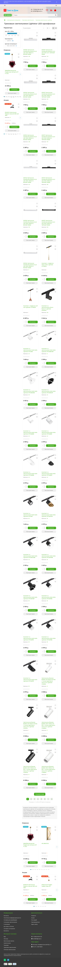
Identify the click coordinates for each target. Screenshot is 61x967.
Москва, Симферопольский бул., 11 (42, 944)
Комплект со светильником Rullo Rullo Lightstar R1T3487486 (49, 556)
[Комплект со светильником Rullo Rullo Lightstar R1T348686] (30, 462)
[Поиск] (55, 15)
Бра (5, 936)
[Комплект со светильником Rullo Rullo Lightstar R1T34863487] (49, 338)
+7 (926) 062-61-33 (38, 9)
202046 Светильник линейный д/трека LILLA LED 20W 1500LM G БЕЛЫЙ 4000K (30, 95)
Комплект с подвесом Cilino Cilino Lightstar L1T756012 (48, 265)
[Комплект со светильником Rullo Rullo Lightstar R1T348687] (49, 462)
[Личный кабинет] (56, 5)
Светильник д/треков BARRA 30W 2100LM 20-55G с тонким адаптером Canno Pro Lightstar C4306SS (48, 769)
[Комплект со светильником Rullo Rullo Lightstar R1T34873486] (30, 544)
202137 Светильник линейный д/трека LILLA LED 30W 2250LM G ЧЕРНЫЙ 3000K (48, 137)
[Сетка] (53, 28)
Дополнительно (36, 913)
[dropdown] (5, 5)
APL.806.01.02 (45, 843)
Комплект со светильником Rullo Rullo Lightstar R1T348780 (49, 597)
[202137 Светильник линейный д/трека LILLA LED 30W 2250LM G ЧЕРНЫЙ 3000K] (49, 125)
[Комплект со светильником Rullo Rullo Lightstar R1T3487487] (30, 585)
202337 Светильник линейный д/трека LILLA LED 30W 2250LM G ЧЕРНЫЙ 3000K (48, 223)
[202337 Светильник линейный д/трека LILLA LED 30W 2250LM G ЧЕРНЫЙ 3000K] (49, 210)
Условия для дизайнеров (10, 920)
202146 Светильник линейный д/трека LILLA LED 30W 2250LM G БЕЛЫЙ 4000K (30, 180)
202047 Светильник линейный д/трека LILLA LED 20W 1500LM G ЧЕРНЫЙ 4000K (48, 95)
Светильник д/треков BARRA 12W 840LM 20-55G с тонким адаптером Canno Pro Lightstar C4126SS (49, 681)
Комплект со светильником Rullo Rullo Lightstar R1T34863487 (49, 350)
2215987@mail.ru (37, 11)
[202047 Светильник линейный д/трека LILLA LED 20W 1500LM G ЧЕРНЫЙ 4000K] (49, 82)
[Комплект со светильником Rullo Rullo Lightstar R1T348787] (30, 668)
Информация (8, 913)
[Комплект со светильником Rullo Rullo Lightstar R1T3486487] (49, 379)
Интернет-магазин (10, 934)
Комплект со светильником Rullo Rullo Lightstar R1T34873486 (30, 556)
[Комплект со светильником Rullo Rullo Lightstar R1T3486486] (30, 379)
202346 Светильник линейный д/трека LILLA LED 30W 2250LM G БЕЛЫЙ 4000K (30, 265)
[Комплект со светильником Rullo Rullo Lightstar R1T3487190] (49, 503)
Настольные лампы (9, 941)
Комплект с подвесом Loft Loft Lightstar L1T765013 (30, 306)
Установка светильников (10, 922)
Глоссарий (34, 920)
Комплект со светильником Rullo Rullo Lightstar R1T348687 (49, 473)
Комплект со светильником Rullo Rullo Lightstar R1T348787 (30, 679)
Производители (35, 922)
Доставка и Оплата (9, 926)
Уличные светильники (9, 949)
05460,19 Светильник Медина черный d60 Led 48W (12, 114)
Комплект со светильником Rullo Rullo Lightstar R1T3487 (30, 515)
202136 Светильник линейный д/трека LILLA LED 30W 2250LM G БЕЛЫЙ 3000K (30, 137)
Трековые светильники (28, 20)
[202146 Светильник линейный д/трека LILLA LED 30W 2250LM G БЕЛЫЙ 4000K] (30, 167)
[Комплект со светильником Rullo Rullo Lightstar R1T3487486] (49, 544)
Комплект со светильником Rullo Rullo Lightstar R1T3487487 (30, 597)
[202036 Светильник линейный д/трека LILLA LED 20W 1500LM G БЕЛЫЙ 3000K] (30, 39)
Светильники (7, 943)
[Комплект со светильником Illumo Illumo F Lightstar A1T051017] (49, 295)
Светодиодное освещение (13, 20)
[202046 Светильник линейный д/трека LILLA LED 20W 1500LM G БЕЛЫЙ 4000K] (30, 82)
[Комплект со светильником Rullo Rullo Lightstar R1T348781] (30, 626)
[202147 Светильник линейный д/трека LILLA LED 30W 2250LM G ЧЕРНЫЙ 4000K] (49, 167)
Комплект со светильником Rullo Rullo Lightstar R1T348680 (30, 432)
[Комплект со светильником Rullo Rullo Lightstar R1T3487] (30, 503)
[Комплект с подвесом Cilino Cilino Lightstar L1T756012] (49, 253)
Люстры (6, 938)
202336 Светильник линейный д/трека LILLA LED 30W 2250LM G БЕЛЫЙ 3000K (30, 223)
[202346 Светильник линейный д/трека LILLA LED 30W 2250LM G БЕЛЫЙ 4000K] (30, 253)
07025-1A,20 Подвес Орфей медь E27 (47, 885)
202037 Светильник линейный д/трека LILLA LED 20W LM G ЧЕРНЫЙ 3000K (48, 52)
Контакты (6, 915)
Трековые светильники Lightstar (44, 20)
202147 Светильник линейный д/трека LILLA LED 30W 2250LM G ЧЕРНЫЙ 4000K (48, 180)
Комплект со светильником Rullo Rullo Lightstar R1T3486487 (49, 391)
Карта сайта (34, 924)
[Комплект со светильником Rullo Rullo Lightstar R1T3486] (30, 338)
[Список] (56, 28)
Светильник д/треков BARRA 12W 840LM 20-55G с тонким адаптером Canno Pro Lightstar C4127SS (30, 725)
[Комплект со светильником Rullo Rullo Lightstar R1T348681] (49, 420)
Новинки (33, 915)
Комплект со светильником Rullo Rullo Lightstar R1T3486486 (30, 391)
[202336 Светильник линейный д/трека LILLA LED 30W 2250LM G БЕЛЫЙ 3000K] (30, 210)
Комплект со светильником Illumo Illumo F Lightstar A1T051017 (47, 308)
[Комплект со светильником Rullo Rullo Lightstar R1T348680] (30, 420)
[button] (4, 74)
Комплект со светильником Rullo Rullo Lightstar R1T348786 (49, 638)
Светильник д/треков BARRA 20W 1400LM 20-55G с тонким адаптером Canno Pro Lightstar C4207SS (30, 769)
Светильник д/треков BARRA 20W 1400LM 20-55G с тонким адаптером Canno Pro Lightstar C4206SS (48, 725)
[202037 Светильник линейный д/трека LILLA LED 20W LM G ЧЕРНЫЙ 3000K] (49, 39)
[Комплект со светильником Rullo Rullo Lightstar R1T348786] (49, 626)
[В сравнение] (19, 57)
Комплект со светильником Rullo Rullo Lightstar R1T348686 (30, 473)
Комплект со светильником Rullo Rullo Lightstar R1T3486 (30, 350)
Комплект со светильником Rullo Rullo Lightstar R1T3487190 (49, 515)
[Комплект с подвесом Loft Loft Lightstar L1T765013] (30, 295)
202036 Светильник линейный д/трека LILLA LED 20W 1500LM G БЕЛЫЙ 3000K (30, 52)
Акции (33, 917)
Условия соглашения (9, 928)
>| (51, 799)
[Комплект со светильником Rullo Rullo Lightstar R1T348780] (49, 585)
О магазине (7, 924)
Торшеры (6, 945)
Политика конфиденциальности (12, 917)
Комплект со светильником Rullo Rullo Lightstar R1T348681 (49, 432)
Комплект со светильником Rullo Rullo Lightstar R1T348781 (30, 638)
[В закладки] (19, 54)
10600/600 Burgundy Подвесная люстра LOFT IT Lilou (11, 72)
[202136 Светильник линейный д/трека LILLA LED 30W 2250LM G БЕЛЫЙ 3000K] (30, 125)
